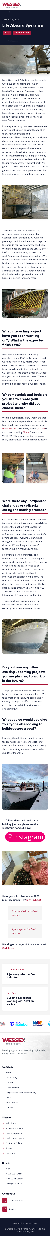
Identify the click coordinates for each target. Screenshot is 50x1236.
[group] (25, 1024)
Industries (11, 1123)
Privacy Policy (18, 1223)
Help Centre (12, 1102)
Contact (9, 1107)
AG (32, 1231)
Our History (11, 1077)
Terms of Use (31, 1223)
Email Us (10, 1209)
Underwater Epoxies (15, 1138)
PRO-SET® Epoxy (14, 1178)
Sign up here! (33, 900)
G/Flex (41, 428)
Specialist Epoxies (14, 1128)
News (8, 1097)
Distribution (11, 1153)
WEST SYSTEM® (14, 1173)
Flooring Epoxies (14, 1133)
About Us (10, 1072)
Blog (7, 33)
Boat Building (22, 33)
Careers (9, 1082)
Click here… (8, 948)
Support (10, 1148)
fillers (26, 432)
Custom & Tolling (14, 1143)
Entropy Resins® (14, 1183)
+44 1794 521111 (14, 1200)
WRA (8, 1168)
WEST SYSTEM (10, 428)
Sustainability (12, 1087)
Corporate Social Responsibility (21, 1092)
